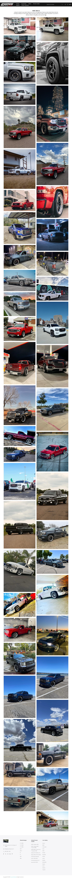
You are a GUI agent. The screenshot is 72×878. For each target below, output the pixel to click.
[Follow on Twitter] (5, 854)
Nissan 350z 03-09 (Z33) (36, 854)
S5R (20, 856)
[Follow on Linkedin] (10, 854)
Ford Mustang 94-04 (35, 860)
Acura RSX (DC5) (34, 862)
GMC (43, 850)
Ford (43, 848)
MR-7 (21, 848)
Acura (43, 843)
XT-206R (21, 843)
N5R (20, 858)
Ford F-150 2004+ (34, 858)
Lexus (43, 858)
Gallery (29, 3)
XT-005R (21, 847)
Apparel (17, 5)
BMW (43, 845)
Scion (43, 866)
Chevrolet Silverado (35, 856)
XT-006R (21, 845)
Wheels (17, 3)
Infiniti (43, 856)
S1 (20, 854)
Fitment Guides (36, 3)
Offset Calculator (25, 5)
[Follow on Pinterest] (12, 854)
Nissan (43, 864)
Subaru (43, 867)
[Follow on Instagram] (7, 854)
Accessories (23, 3)
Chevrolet (44, 847)
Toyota (43, 869)
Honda (43, 852)
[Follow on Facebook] (3, 854)
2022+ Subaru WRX (35, 844)
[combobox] (55, 4)
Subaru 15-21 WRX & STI (35, 852)
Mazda (43, 860)
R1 (20, 852)
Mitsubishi (44, 862)
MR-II (21, 850)
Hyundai (44, 854)
